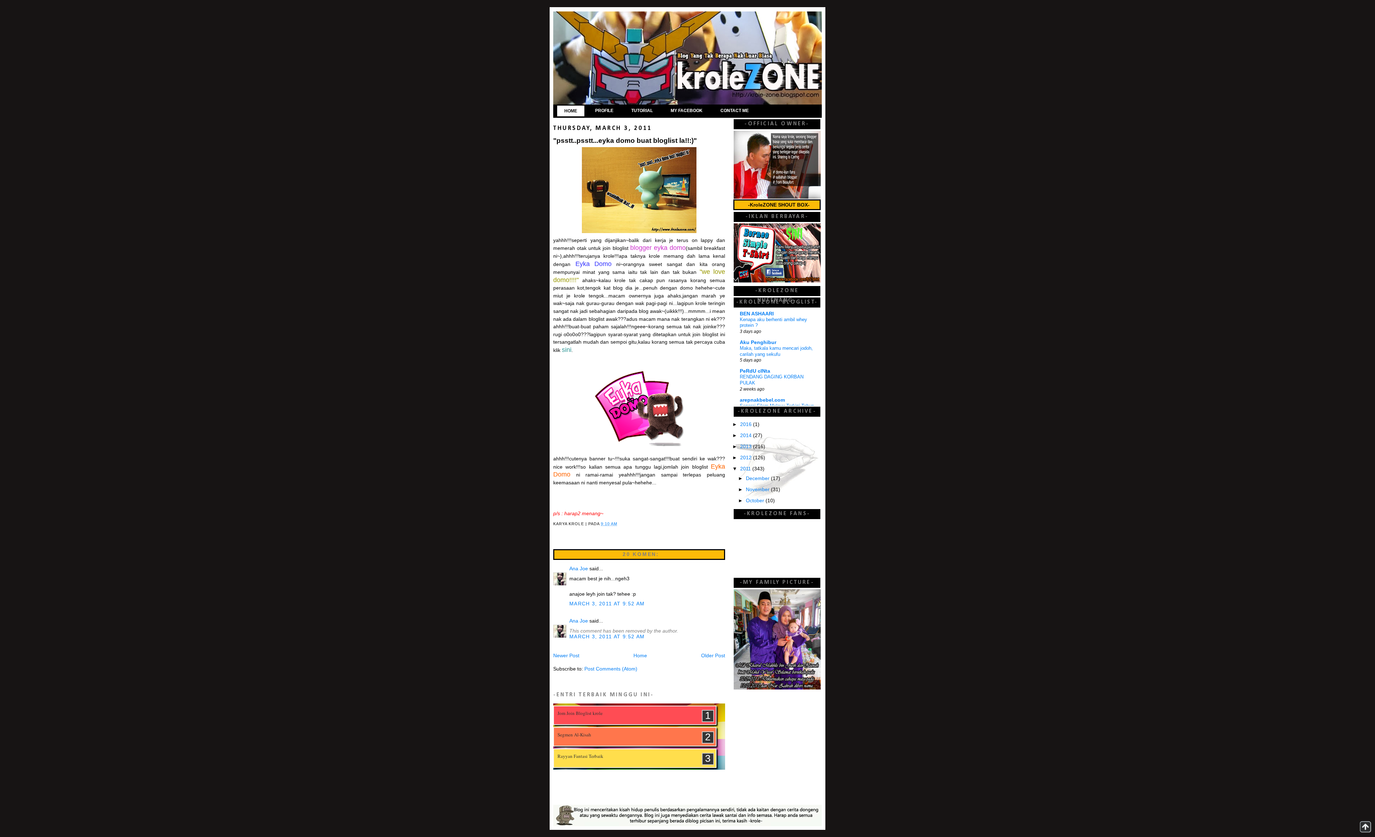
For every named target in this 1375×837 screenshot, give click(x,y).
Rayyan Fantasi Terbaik (580, 756)
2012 (746, 457)
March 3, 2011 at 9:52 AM (607, 603)
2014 (746, 435)
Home (640, 655)
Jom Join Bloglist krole (580, 713)
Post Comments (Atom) (610, 669)
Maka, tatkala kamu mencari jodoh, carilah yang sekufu (776, 351)
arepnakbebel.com (762, 400)
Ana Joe (578, 568)
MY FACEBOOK (687, 110)
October (756, 500)
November (758, 489)
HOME (570, 110)
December (758, 478)
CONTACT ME (734, 110)
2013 (746, 446)
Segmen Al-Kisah (574, 734)
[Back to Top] (1365, 826)
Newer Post (566, 655)
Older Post (713, 655)
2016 (746, 424)
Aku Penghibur (758, 342)
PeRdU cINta (755, 371)
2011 (746, 468)
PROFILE (604, 110)
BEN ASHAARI (757, 313)
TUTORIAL (642, 110)
